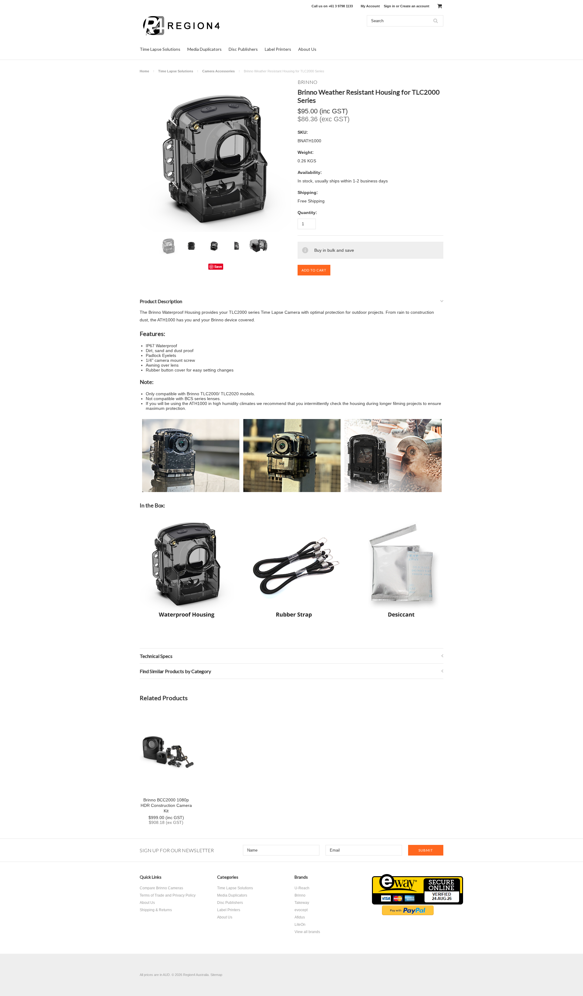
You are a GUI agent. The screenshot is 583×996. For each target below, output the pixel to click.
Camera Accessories (218, 71)
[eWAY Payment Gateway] (417, 903)
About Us (307, 49)
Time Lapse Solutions (160, 49)
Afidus (300, 917)
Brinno (300, 895)
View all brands (307, 932)
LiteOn (300, 924)
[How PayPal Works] (408, 914)
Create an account (414, 6)
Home (144, 71)
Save (218, 266)
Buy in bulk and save (334, 250)
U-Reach (302, 888)
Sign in (389, 6)
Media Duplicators (204, 49)
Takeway (302, 903)
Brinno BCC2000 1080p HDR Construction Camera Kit (166, 805)
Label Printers (278, 49)
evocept (301, 910)
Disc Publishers (243, 49)
